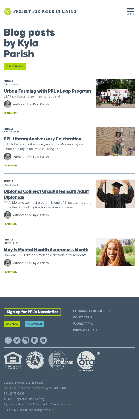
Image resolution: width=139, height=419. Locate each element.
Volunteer (34, 323)
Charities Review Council (60, 360)
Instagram (25, 340)
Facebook (8, 340)
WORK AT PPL (83, 323)
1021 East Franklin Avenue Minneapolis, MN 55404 (35, 388)
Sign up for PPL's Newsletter (32, 312)
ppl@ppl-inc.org (14, 382)
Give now (11, 323)
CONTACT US (82, 317)
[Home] (40, 11)
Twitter (17, 340)
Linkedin (34, 340)
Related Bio (15, 66)
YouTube (43, 340)
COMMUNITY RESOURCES (92, 311)
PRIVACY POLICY (85, 330)
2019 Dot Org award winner (86, 361)
